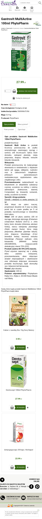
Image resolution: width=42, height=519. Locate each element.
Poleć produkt (9, 129)
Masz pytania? (23, 124)
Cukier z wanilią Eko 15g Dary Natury (18, 330)
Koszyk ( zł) (32, 10)
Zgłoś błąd (21, 129)
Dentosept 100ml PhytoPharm (18, 390)
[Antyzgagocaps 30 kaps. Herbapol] (18, 430)
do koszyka (21, 347)
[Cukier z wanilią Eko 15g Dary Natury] (18, 311)
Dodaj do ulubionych (23, 98)
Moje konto (17, 10)
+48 (12, 499)
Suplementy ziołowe (18, 28)
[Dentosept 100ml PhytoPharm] (18, 371)
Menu (10, 10)
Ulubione (24, 10)
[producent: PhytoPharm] (37, 24)
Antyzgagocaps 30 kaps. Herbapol (18, 450)
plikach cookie (8, 515)
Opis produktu (9, 124)
